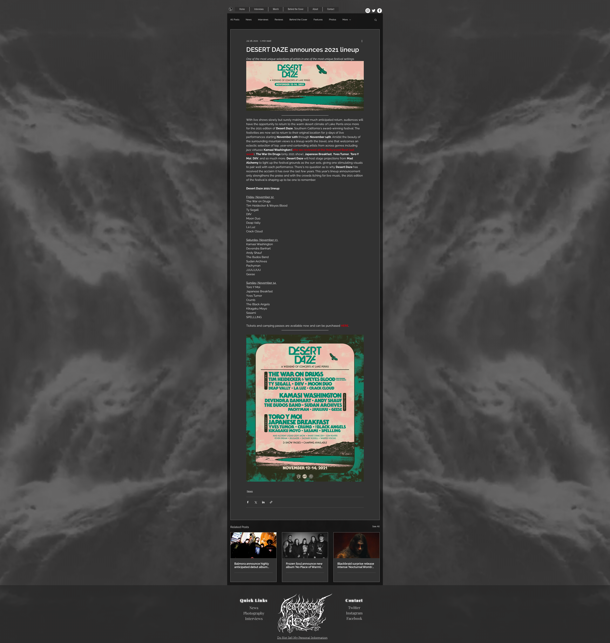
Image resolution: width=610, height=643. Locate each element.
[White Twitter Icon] (373, 10)
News (249, 19)
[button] (375, 19)
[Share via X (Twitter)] (255, 502)
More (345, 19)
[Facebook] (379, 10)
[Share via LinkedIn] (263, 502)
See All (376, 526)
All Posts (234, 19)
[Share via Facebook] (247, 502)
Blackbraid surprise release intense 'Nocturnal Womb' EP (355, 565)
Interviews (263, 19)
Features (318, 19)
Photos (332, 19)
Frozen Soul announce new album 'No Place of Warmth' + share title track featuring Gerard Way (304, 565)
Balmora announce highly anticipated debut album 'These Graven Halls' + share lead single (253, 565)
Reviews (279, 19)
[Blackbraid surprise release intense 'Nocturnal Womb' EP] (357, 545)
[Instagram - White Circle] (367, 10)
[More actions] (362, 41)
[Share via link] (271, 502)
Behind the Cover (298, 19)
